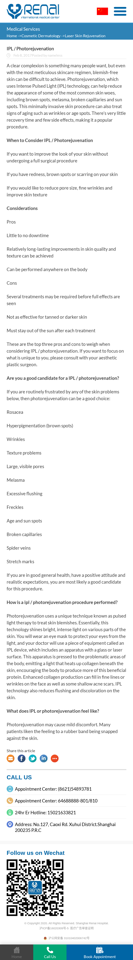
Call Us (50, 956)
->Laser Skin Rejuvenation (83, 35)
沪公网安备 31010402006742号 (68, 938)
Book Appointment (100, 956)
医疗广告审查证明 (82, 928)
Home (12, 35)
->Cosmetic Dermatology (39, 35)
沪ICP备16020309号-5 (54, 928)
